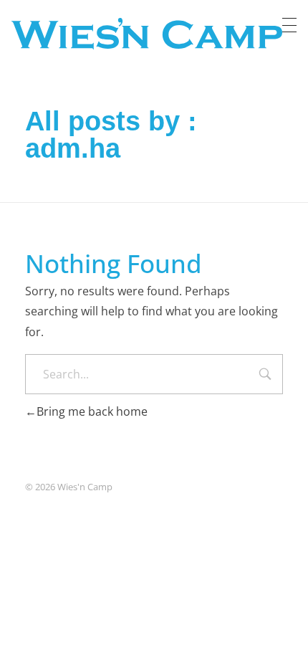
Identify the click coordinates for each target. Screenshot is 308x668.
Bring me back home (92, 411)
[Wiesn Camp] (147, 33)
